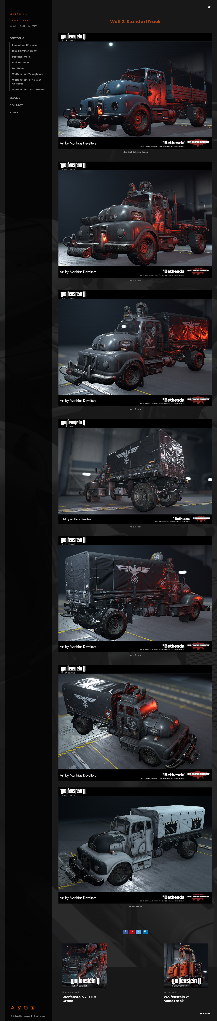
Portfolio (17, 38)
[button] (204, 1014)
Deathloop (18, 68)
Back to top (40, 1016)
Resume (15, 98)
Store (14, 112)
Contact (16, 105)
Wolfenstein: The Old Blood (28, 89)
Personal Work (21, 56)
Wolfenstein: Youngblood (27, 74)
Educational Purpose (24, 45)
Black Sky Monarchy (24, 50)
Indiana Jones (20, 62)
